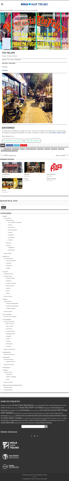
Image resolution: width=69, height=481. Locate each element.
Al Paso (36, 405)
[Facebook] (31, 436)
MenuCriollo (59, 413)
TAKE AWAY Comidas (12, 418)
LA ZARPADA (6, 174)
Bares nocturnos (10, 323)
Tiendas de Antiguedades (12, 303)
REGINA (26, 174)
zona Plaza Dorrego (44, 423)
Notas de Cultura (8, 296)
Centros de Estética (11, 260)
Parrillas (8, 338)
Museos (8, 290)
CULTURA (5, 271)
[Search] (46, 426)
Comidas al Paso (10, 331)
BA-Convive (62, 405)
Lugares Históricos (50, 413)
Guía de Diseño (8, 301)
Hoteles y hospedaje (11, 376)
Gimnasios (8, 263)
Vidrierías (10, 240)
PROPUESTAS (6, 367)
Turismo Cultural (42, 418)
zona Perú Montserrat (28, 423)
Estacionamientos (12, 230)
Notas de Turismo (8, 382)
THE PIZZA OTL (51, 174)
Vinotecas (8, 346)
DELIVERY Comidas (31, 148)
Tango (7, 379)
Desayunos (46, 408)
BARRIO (5, 216)
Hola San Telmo (32, 474)
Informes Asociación (33, 413)
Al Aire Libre (7, 148)
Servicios (8, 245)
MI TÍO (4, 190)
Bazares (10, 225)
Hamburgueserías (10, 333)
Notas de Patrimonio (9, 364)
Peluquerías (9, 265)
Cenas (22, 148)
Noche (14, 415)
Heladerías (8, 336)
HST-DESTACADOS (48, 410)
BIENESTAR (6, 256)
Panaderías (11, 235)
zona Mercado (7, 422)
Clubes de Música (10, 278)
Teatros (8, 293)
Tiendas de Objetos (11, 308)
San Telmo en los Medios (10, 316)
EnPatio (18, 410)
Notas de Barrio (8, 253)
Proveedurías (11, 237)
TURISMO (5, 370)
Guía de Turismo (8, 372)
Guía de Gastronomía (19, 10)
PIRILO (26, 179)
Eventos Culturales (34, 410)
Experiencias (9, 374)
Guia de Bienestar (8, 258)
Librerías (8, 288)
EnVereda (40, 148)
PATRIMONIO (6, 357)
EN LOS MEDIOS (7, 314)
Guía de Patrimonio (8, 359)
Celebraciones (14, 407)
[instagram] (37, 436)
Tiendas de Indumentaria (12, 306)
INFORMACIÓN (7, 352)
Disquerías (8, 280)
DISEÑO (5, 299)
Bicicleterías (11, 227)
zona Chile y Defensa (27, 420)
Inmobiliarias (11, 247)
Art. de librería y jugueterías (15, 222)
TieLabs (45, 474)
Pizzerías (28, 10)
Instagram (5, 70)
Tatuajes (8, 268)
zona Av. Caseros (52, 418)
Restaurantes (9, 343)
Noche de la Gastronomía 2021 (29, 415)
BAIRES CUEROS (60, 155)
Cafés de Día (5, 408)
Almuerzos (16, 148)
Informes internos (8, 387)
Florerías (10, 232)
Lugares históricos (10, 361)
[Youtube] (34, 436)
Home (3, 10)
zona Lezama (41, 420)
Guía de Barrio (7, 218)
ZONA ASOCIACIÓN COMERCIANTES (12, 385)
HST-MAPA (54, 148)
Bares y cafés (9, 326)
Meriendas (4, 416)
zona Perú (17, 423)
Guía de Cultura (8, 276)
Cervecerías (9, 328)
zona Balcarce (60, 418)
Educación (8, 243)
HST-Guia (47, 148)
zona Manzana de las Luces (56, 420)
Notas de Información (9, 354)
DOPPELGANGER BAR (10, 155)
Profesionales (11, 250)
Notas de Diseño (8, 311)
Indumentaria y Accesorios (20, 413)
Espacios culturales (11, 283)
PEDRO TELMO (51, 179)
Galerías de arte (10, 285)
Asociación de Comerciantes (48, 405)
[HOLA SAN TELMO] (34, 4)
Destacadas (55, 408)
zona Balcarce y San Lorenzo (9, 150)
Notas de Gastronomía (9, 349)
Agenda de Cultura (8, 273)
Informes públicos (8, 389)
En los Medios (11, 410)
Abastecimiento (10, 220)
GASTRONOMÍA (9, 10)
